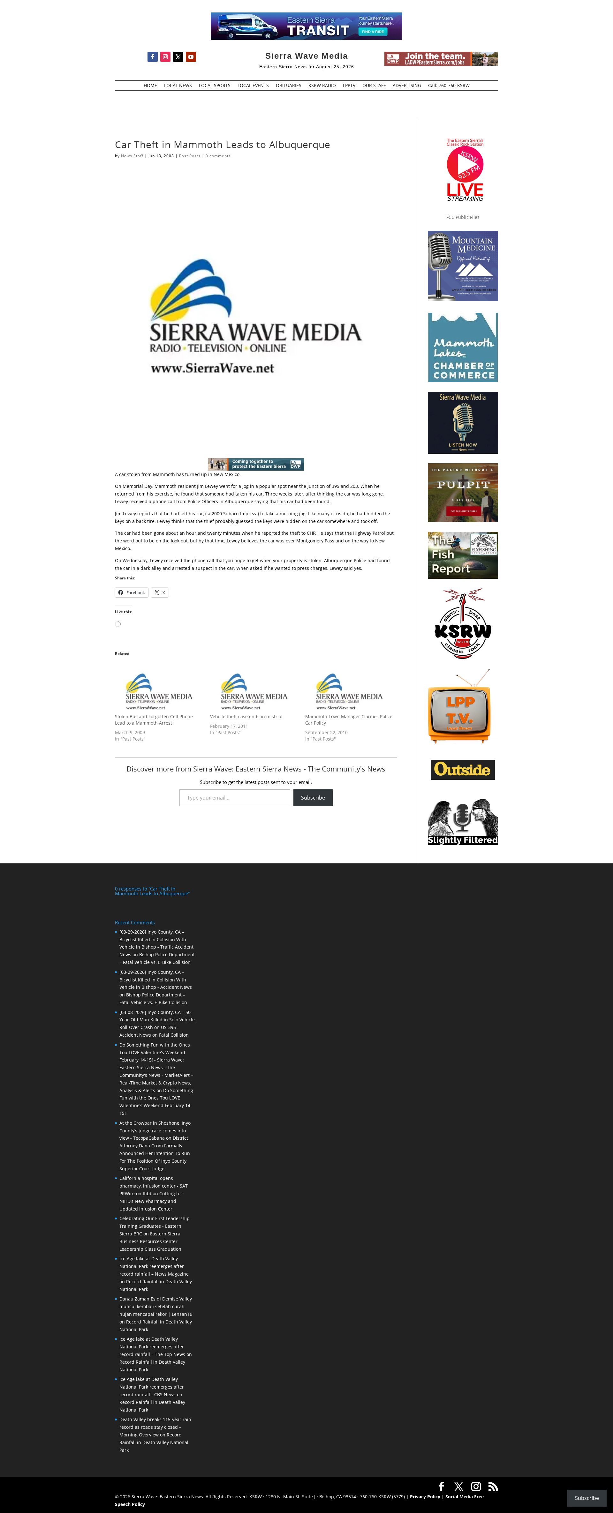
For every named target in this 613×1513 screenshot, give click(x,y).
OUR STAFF (374, 85)
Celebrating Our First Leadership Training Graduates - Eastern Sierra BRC (154, 1226)
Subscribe (313, 797)
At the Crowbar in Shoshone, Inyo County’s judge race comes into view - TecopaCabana (155, 1130)
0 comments (218, 156)
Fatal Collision (174, 1035)
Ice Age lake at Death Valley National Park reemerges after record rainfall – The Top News (152, 1346)
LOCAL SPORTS (215, 85)
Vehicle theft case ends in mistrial (246, 716)
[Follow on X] (178, 57)
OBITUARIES (288, 85)
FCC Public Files (463, 217)
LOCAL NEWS (178, 85)
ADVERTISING (407, 85)
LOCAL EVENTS (253, 85)
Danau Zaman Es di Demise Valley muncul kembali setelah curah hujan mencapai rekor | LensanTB (156, 1306)
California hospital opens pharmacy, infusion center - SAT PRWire (153, 1185)
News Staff (132, 156)
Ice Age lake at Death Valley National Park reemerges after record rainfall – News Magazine (154, 1266)
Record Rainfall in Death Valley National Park (153, 1442)
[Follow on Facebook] (153, 57)
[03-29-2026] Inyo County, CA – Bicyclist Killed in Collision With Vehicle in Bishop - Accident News (155, 979)
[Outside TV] (463, 778)
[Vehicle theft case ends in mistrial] (254, 688)
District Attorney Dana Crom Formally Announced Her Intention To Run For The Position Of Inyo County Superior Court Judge (154, 1153)
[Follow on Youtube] (191, 57)
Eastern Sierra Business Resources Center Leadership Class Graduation (150, 1241)
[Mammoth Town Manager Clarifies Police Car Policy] (349, 688)
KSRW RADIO (322, 85)
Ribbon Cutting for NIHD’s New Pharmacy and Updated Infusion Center (150, 1201)
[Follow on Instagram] (165, 57)
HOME (150, 85)
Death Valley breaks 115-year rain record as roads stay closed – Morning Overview (155, 1427)
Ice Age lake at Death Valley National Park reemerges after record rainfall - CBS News (151, 1386)
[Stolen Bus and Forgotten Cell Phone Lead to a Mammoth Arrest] (159, 688)
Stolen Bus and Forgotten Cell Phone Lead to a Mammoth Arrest (154, 719)
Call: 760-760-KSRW (449, 85)
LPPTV (349, 85)
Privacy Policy (425, 1497)
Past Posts (190, 156)
